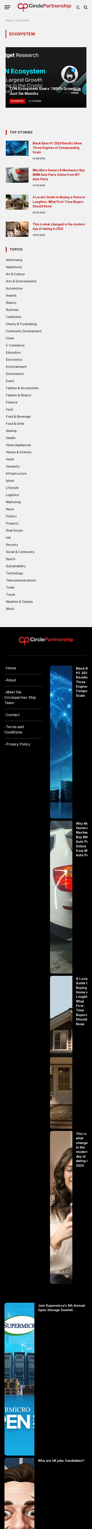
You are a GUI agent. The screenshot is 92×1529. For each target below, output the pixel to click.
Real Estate (14, 530)
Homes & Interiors (18, 452)
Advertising (14, 260)
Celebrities (13, 317)
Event (10, 381)
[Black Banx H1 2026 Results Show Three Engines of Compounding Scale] (17, 148)
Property (12, 523)
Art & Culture (15, 274)
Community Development (24, 331)
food (9, 409)
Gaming (11, 431)
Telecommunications (21, 580)
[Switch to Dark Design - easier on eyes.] (78, 7)
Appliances (14, 267)
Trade (10, 587)
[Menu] (7, 7)
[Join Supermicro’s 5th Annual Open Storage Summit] (19, 1379)
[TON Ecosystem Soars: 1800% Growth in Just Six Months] (46, 77)
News (10, 509)
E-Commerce (15, 345)
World (10, 609)
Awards (11, 295)
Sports (10, 559)
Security (12, 545)
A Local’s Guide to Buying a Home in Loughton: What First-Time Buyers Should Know (59, 201)
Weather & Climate (19, 601)
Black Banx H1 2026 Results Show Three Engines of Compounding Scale (57, 148)
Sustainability (15, 566)
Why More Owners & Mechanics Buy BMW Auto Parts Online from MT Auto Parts (59, 174)
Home (9, 20)
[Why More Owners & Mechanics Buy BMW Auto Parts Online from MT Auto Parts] (17, 175)
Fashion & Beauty (18, 395)
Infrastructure (16, 473)
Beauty (11, 302)
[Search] (85, 7)
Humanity (13, 466)
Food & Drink (15, 423)
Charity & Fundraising (21, 324)
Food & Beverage (18, 416)
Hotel (10, 459)
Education (13, 352)
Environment (15, 374)
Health (11, 438)
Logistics (12, 495)
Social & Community (20, 552)
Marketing (13, 502)
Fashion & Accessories (22, 388)
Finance (11, 402)
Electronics (14, 359)
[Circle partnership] (44, 7)
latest (10, 480)
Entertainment (16, 367)
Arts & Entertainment (21, 281)
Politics (11, 516)
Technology (14, 573)
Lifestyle (12, 488)
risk (8, 537)
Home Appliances (18, 445)
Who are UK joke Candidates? (61, 1461)
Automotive (14, 288)
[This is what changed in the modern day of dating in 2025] (17, 229)
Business (12, 310)
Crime (10, 338)
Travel (10, 594)
